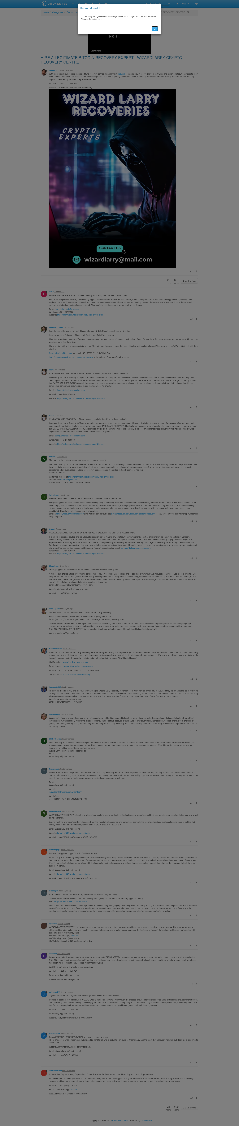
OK (155, 28)
